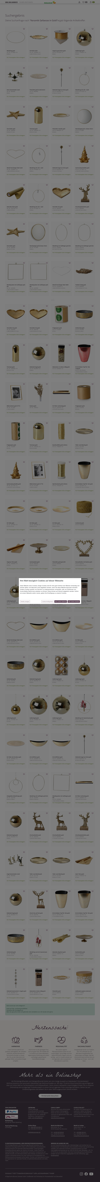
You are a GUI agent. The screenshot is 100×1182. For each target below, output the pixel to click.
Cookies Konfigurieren (47, 601)
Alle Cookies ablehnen (60, 601)
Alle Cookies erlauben (73, 601)
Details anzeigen (25, 601)
